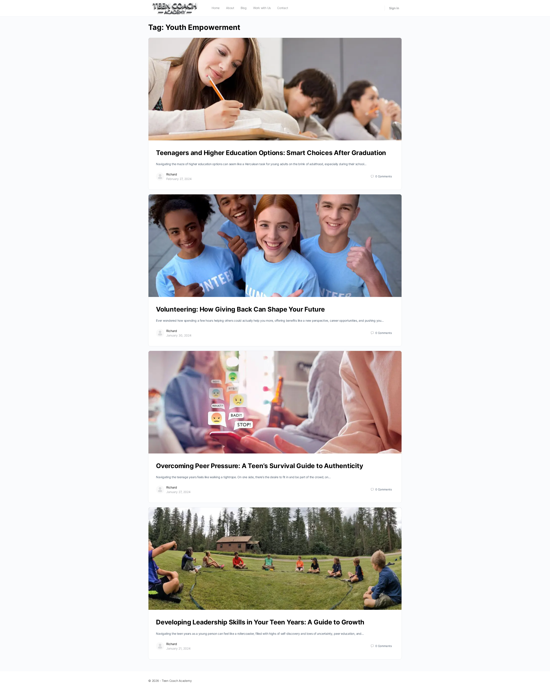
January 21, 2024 (178, 648)
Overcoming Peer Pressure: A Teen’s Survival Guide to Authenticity (259, 466)
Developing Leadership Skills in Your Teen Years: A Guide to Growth (260, 622)
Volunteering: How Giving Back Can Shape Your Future (240, 309)
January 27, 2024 (178, 492)
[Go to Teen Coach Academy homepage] (175, 8)
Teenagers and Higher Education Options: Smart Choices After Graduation (271, 153)
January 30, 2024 (178, 335)
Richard (171, 174)
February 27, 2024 (179, 179)
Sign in (394, 8)
